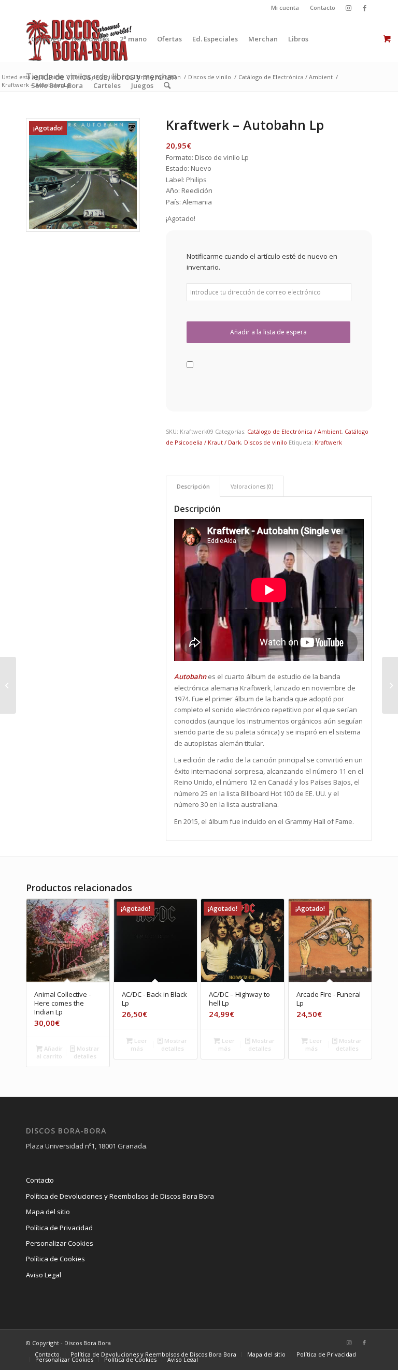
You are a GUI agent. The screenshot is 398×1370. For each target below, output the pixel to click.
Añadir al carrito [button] (49, 1052)
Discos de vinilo (265, 442)
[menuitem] (285, 7)
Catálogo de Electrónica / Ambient (294, 431)
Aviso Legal (43, 1274)
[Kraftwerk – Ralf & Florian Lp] (8, 685)
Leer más (139, 1044)
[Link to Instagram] (348, 8)
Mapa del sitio (48, 1211)
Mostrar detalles (87, 1052)
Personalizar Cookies (59, 1243)
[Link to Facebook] (364, 8)
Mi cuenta (285, 7)
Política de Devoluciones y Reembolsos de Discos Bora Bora (120, 1196)
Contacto (322, 7)
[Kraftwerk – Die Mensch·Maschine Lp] (390, 685)
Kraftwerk (328, 442)
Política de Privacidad (59, 1227)
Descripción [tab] (193, 486)
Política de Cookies (55, 1258)
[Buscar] (167, 85)
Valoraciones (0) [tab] (252, 486)
